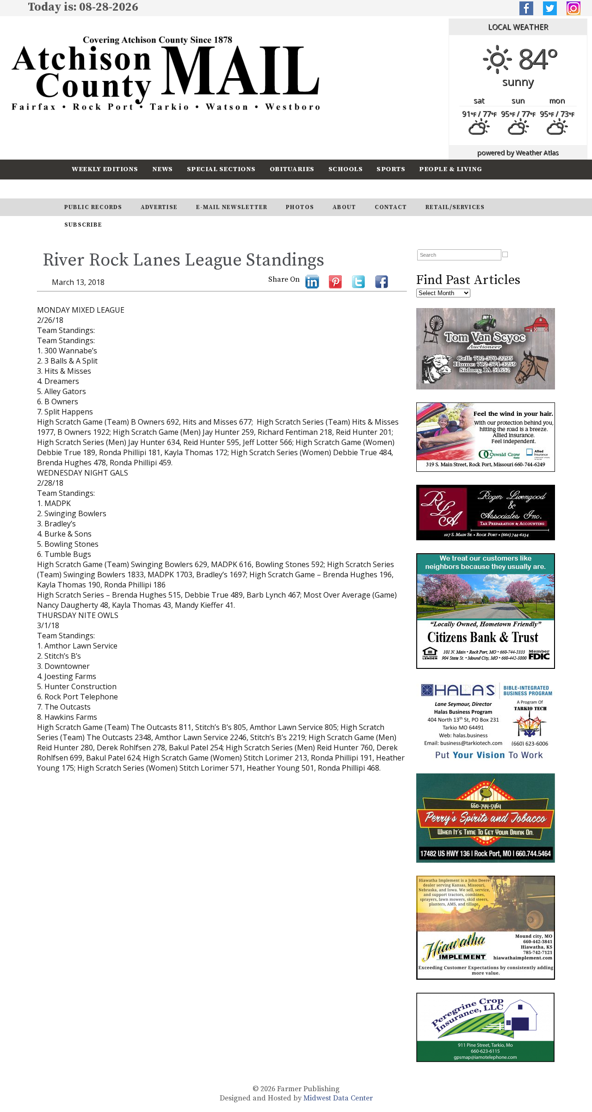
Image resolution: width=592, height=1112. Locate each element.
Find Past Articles (468, 280)
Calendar (91, 188)
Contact (391, 207)
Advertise (159, 207)
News (162, 169)
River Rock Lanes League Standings (183, 260)
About (344, 207)
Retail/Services (455, 207)
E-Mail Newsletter (231, 207)
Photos (300, 207)
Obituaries (292, 169)
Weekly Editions (105, 169)
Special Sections (221, 169)
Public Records (93, 207)
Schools (345, 169)
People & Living (450, 169)
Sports (390, 169)
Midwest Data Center (338, 1098)
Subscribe (145, 188)
